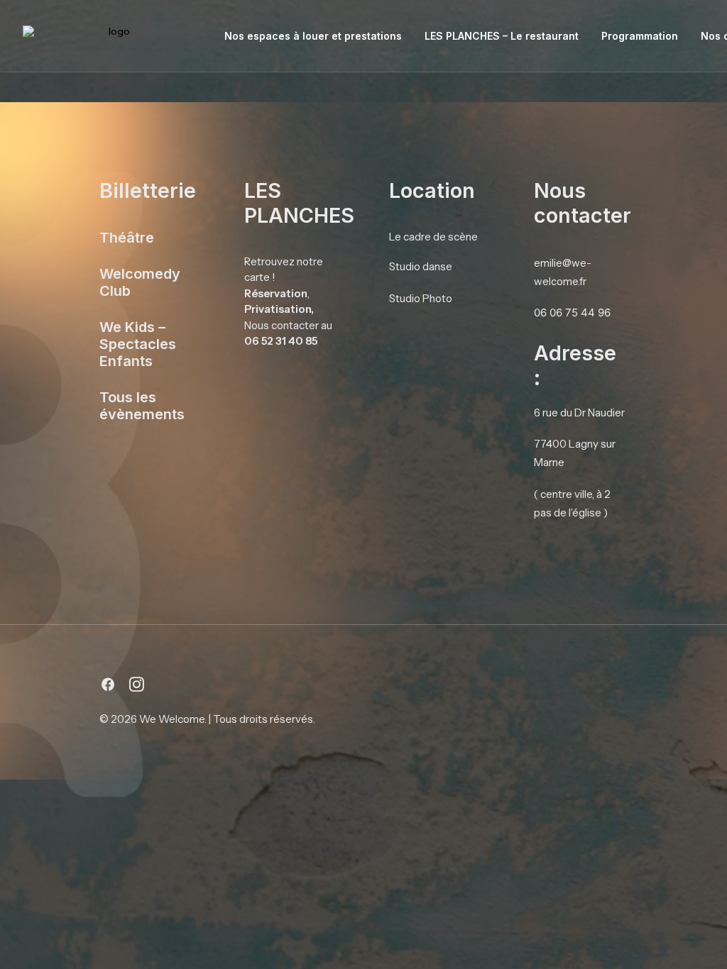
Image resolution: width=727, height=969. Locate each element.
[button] (107, 687)
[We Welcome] (114, 36)
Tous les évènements (142, 406)
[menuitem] (313, 36)
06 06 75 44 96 (572, 312)
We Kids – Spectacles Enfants (137, 344)
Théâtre (126, 237)
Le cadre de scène (433, 236)
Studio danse (420, 266)
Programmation (639, 36)
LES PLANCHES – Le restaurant (502, 36)
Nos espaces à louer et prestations (313, 36)
